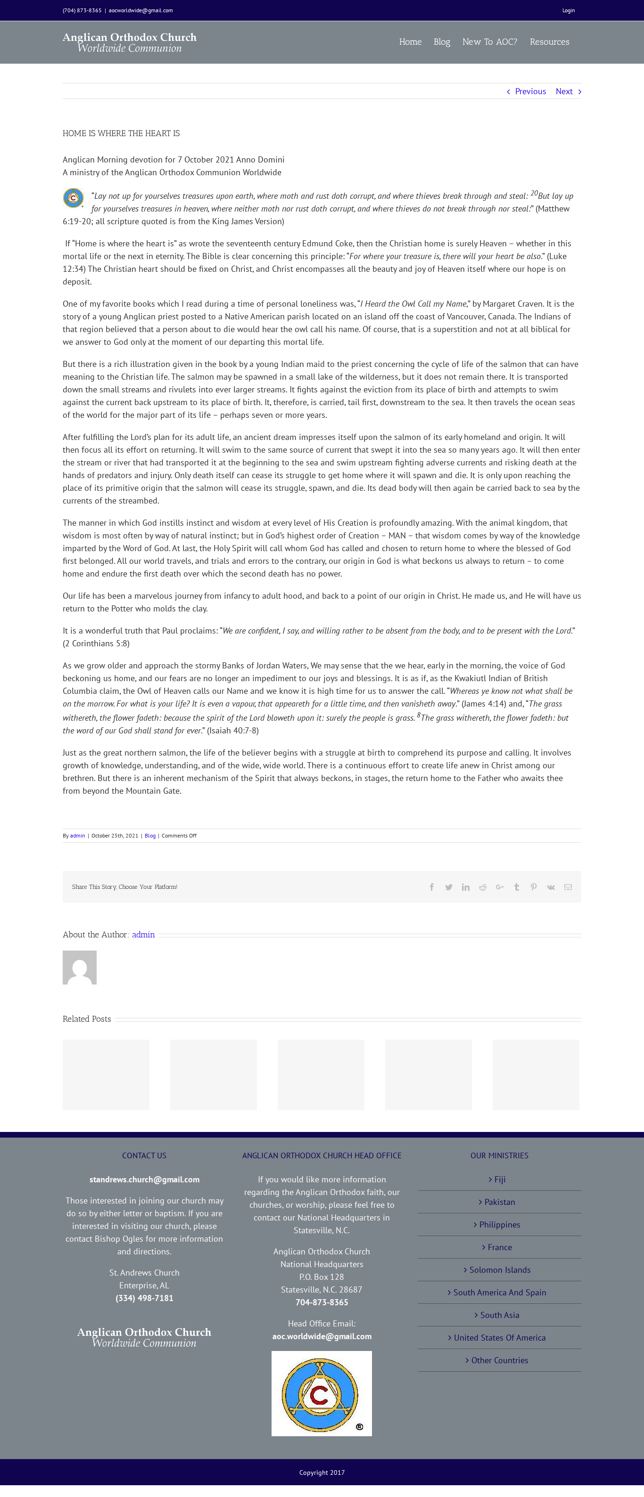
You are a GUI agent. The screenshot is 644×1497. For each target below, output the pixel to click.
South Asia (500, 1315)
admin (77, 835)
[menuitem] (568, 10)
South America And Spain (500, 1292)
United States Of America (500, 1337)
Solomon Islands (500, 1269)
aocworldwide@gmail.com (141, 10)
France (500, 1247)
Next (564, 91)
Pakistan (500, 1201)
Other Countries (499, 1360)
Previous (530, 91)
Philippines (499, 1224)
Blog (150, 835)
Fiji (500, 1179)
